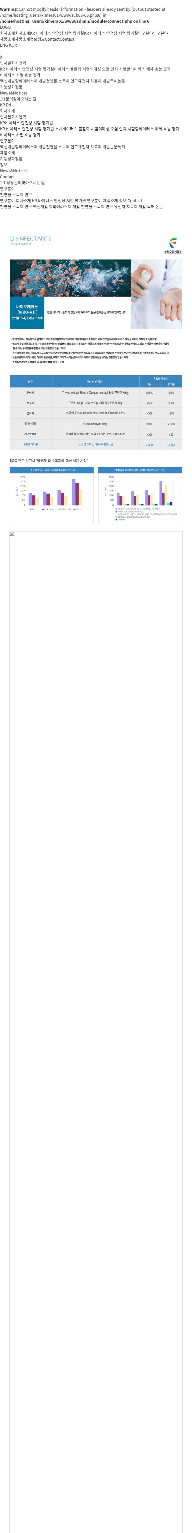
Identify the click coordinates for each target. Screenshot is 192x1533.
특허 (114, 81)
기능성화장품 (11, 87)
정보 (122, 200)
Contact (135, 200)
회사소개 (23, 200)
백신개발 (7, 81)
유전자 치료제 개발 (94, 81)
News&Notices (14, 93)
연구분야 (94, 200)
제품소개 (110, 200)
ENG (4, 45)
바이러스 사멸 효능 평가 (20, 75)
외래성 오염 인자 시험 (108, 69)
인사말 (5, 63)
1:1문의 (6, 99)
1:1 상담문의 (11, 182)
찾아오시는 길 (24, 99)
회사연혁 (18, 63)
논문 (121, 81)
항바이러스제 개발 (30, 81)
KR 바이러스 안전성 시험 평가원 (27, 69)
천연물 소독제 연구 (62, 81)
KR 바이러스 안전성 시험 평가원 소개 (31, 129)
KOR (13, 45)
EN (8, 105)
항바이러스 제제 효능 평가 (148, 69)
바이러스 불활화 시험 (72, 69)
